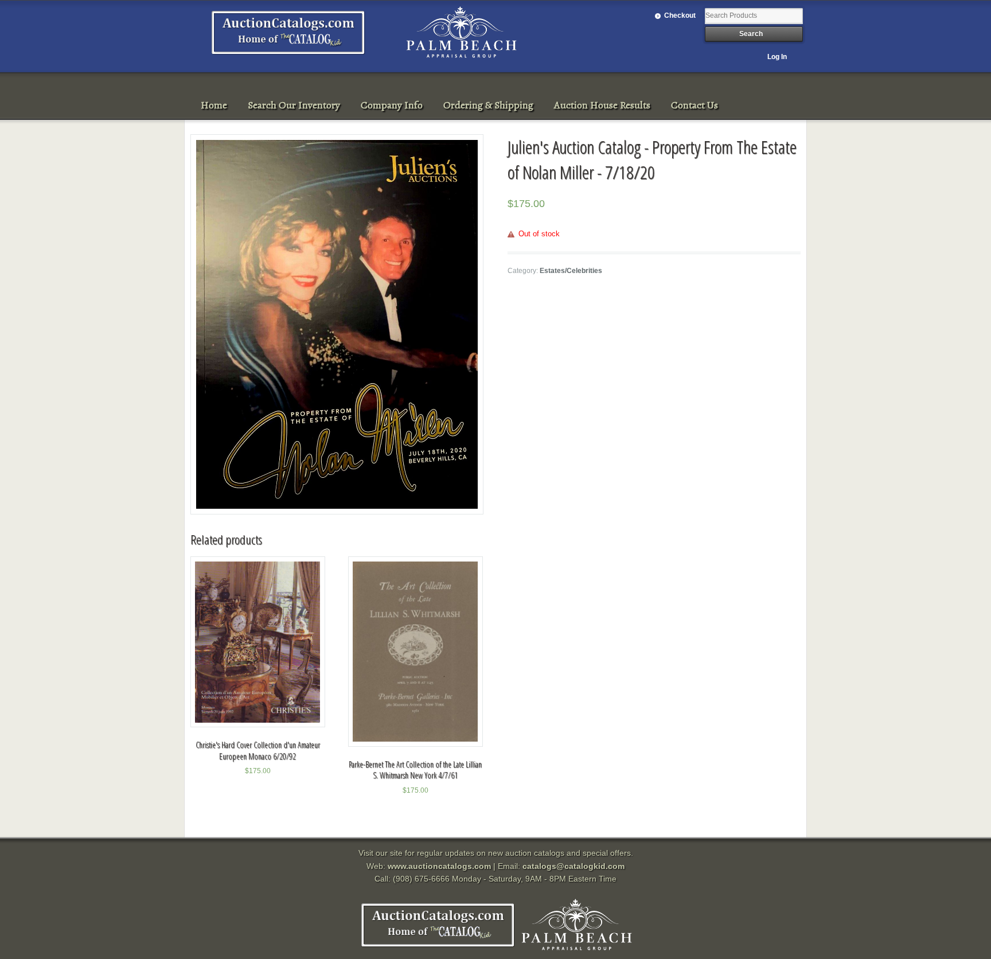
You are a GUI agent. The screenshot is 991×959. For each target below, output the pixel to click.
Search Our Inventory (294, 105)
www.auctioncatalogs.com (439, 866)
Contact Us (694, 105)
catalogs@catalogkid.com (573, 866)
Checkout (680, 15)
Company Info (392, 105)
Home (214, 105)
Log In (777, 57)
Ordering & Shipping (488, 105)
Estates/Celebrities (571, 271)
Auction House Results (602, 105)
